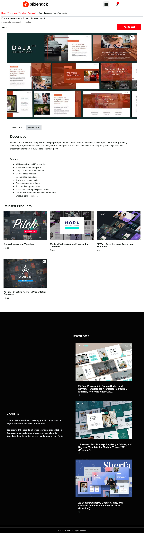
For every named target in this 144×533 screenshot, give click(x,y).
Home (3, 13)
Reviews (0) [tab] (33, 127)
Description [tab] (17, 127)
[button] (106, 4)
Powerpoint (32, 13)
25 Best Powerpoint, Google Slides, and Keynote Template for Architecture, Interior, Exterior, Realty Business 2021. (102, 389)
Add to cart (129, 26)
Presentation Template (17, 13)
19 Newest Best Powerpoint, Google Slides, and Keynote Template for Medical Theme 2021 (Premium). (104, 447)
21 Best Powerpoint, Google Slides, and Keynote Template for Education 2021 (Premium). (100, 505)
